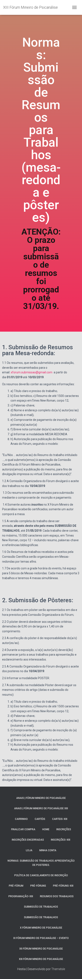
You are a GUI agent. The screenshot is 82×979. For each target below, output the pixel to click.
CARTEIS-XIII (59, 819)
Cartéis (40, 819)
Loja (29, 850)
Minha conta (47, 850)
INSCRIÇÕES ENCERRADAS (28, 839)
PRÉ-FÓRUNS (38, 885)
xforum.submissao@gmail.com (31, 372)
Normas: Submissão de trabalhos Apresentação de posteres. (41, 862)
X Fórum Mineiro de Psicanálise (41, 927)
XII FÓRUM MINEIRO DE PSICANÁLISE (41, 948)
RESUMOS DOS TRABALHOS (57, 896)
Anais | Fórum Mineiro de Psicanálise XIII (41, 808)
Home (45, 829)
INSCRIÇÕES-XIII (60, 839)
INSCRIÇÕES (63, 829)
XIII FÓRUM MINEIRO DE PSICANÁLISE (41, 959)
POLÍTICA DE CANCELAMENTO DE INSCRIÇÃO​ (41, 875)
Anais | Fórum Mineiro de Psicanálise (41, 798)
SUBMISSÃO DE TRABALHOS (41, 906)
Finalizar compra (23, 829)
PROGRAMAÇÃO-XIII (20, 896)
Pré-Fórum (16, 885)
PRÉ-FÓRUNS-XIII (63, 885)
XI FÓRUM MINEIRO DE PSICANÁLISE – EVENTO (41, 938)
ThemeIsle (58, 969)
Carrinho (21, 819)
